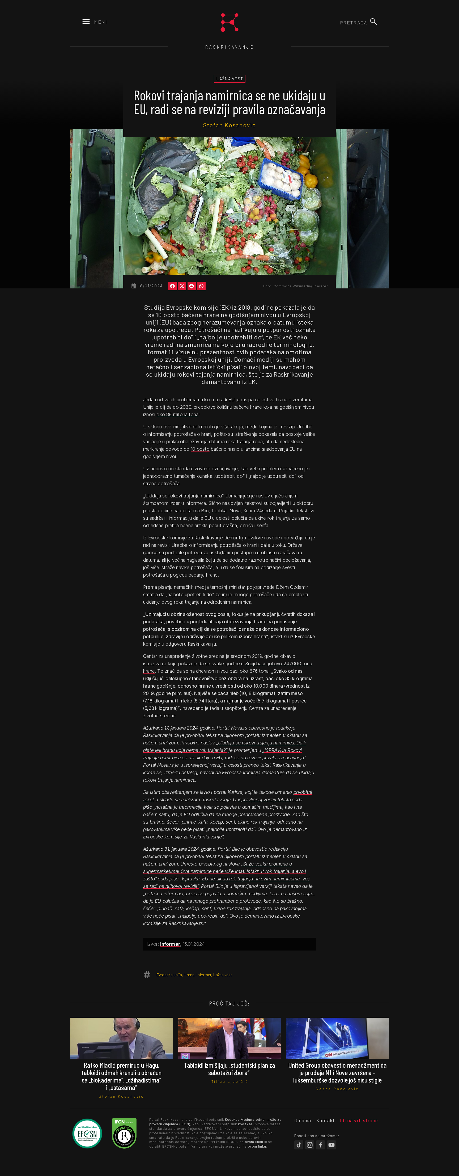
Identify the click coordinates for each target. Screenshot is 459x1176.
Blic (205, 510)
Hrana (189, 974)
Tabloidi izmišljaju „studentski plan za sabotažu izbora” (229, 1068)
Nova (235, 510)
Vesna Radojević (337, 1088)
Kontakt (325, 1120)
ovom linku (254, 1142)
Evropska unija (169, 974)
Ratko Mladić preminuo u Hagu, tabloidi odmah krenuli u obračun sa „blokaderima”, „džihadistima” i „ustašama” (122, 1076)
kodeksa (245, 1124)
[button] (373, 21)
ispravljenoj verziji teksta (264, 799)
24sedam (266, 510)
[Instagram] (309, 1144)
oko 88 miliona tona (177, 414)
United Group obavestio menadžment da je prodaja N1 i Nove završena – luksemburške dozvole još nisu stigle (337, 1072)
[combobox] (338, 22)
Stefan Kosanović (229, 124)
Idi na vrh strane (359, 1120)
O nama (302, 1120)
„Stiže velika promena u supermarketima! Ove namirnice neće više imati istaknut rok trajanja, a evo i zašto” (224, 871)
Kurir (248, 510)
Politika (219, 510)
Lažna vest (222, 974)
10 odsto (200, 449)
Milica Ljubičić (229, 1081)
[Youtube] (331, 1144)
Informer (170, 944)
